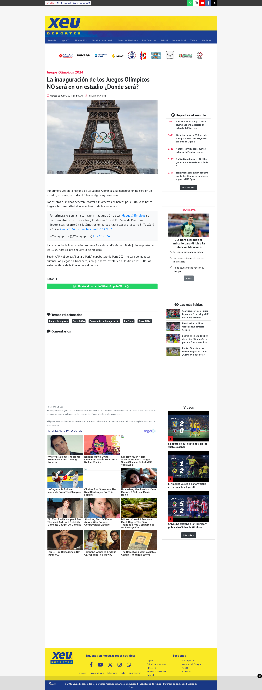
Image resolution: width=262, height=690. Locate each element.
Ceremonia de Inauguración (104, 321)
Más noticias (188, 187)
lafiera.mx (112, 672)
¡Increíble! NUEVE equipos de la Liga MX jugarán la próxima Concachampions (195, 339)
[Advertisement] (102, 371)
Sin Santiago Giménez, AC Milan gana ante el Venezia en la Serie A (192, 162)
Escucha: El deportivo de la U (68, 3)
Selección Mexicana (128, 40)
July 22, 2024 (101, 236)
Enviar (189, 278)
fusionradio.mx (96, 672)
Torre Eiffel (145, 321)
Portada (52, 40)
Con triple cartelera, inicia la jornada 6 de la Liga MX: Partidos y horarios (195, 314)
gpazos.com (135, 672)
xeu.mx (83, 672)
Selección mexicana (156, 671)
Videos (193, 40)
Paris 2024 (78, 321)
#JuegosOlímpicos (133, 215)
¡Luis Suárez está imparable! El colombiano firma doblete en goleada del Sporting (191, 124)
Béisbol (164, 40)
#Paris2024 (67, 229)
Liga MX (64, 40)
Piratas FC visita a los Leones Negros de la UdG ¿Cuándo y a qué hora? (194, 351)
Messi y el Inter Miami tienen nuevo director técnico (193, 326)
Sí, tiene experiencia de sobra (188, 251)
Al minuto (206, 40)
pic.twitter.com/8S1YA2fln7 (94, 229)
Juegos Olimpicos (58, 321)
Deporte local (179, 40)
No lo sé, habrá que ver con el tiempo (188, 269)
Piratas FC (80, 40)
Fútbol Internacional (101, 40)
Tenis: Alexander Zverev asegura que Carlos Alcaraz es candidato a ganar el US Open (192, 176)
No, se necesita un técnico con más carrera (188, 259)
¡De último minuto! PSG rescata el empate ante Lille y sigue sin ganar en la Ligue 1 (191, 138)
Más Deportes (149, 40)
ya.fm (123, 672)
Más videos (188, 535)
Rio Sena (129, 321)
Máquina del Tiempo (191, 664)
